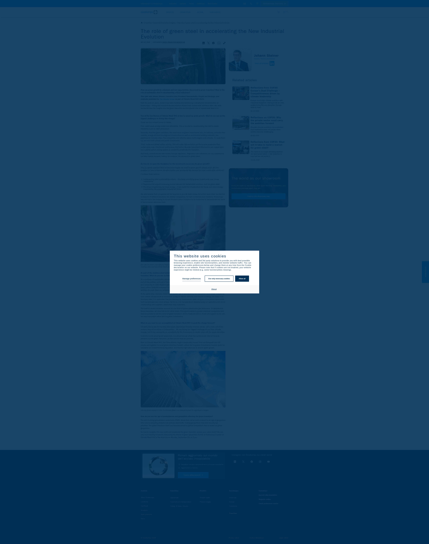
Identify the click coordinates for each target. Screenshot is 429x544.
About (214, 289)
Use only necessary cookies (219, 279)
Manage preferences (191, 279)
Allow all (242, 279)
